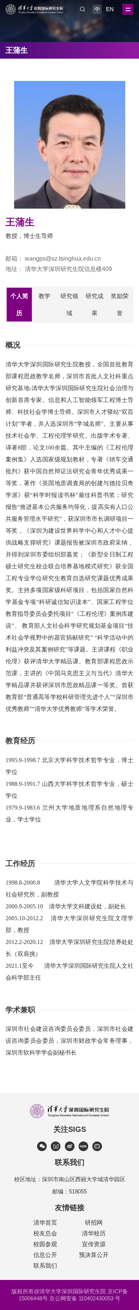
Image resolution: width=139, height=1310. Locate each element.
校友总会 (45, 1233)
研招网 (94, 1222)
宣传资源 (94, 1244)
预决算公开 (94, 1255)
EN (109, 9)
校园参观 (45, 1244)
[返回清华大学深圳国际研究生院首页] (34, 6)
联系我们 (45, 1265)
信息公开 (45, 1255)
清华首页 (45, 1222)
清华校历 (94, 1233)
